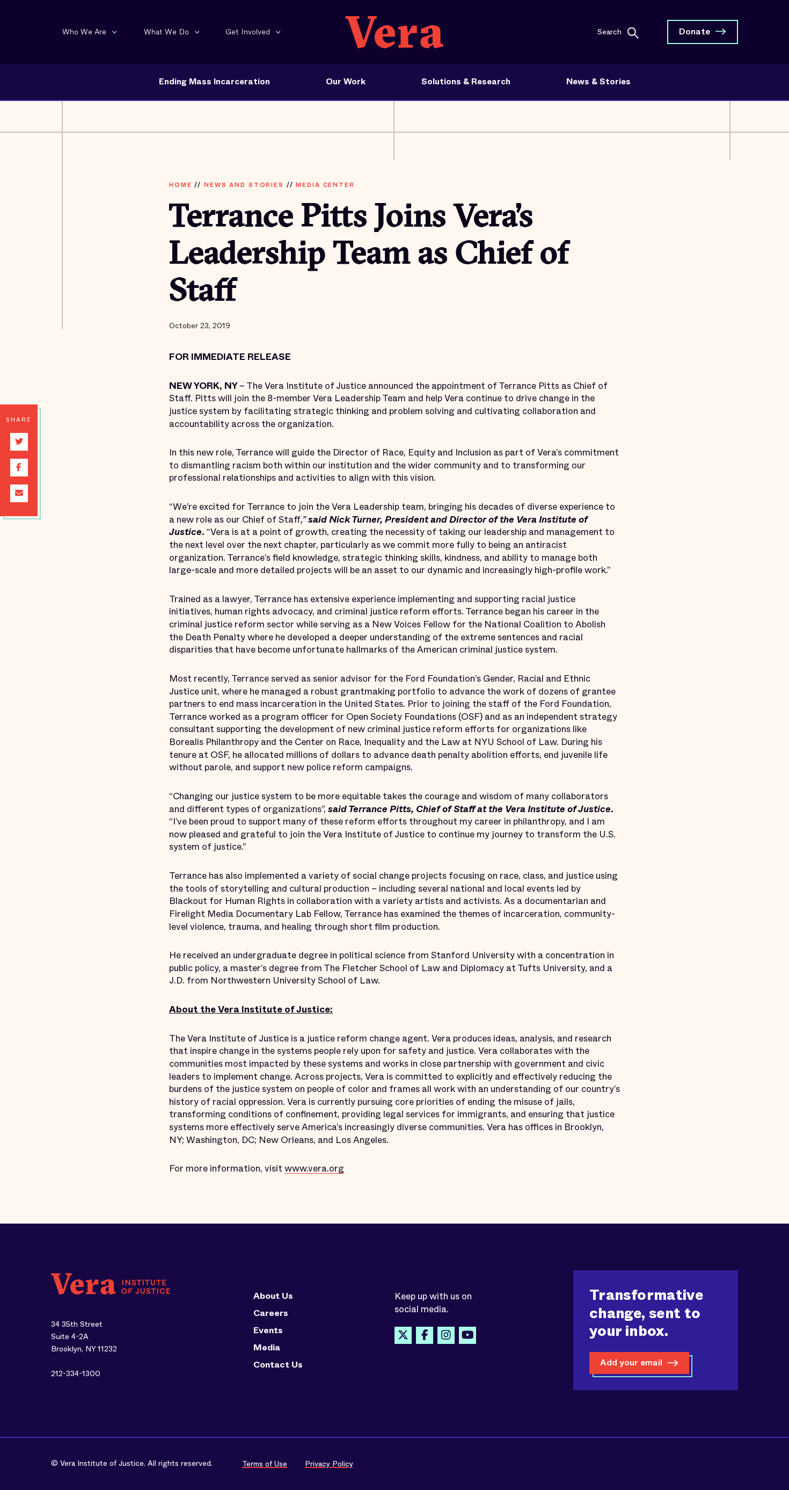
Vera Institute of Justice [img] (394, 32)
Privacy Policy (329, 1463)
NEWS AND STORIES (244, 184)
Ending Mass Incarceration (214, 82)
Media (266, 1347)
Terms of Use (264, 1463)
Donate (694, 31)
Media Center (325, 184)
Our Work (346, 82)
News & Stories (598, 82)
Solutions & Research (465, 82)
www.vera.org (314, 1168)
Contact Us (278, 1365)
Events (268, 1330)
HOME (180, 184)
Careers (270, 1313)
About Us (273, 1296)
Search (609, 31)
